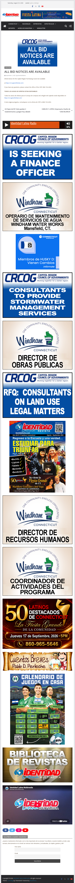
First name (18, 847)
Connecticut (12, 24)
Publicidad (8, 67)
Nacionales (26, 24)
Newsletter (41, 28)
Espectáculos (49, 24)
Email (16, 853)
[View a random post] (70, 26)
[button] (18, 24)
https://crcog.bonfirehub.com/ (15, 83)
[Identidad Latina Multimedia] (5, 26)
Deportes (11, 28)
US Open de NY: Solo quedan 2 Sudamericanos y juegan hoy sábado (17, 110)
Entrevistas (37, 24)
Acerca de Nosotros (25, 28)
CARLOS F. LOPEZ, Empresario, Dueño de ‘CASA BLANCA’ (56, 110)
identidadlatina (22, 75)
